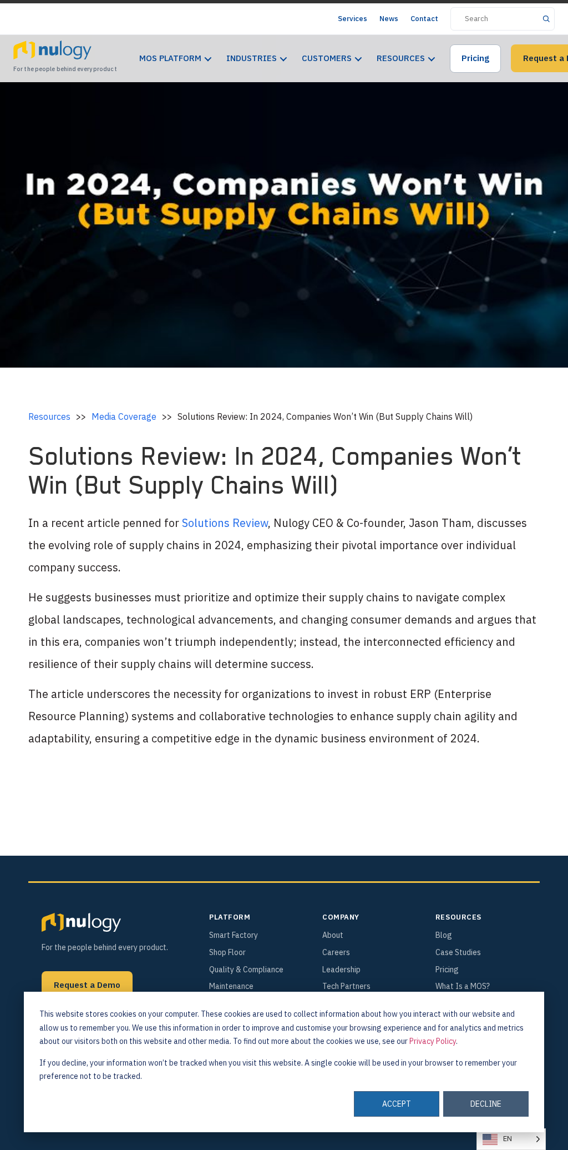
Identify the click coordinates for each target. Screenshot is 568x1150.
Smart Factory (233, 935)
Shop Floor (227, 952)
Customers (327, 58)
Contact (424, 18)
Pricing (475, 58)
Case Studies (458, 952)
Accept (396, 1104)
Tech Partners (346, 986)
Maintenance (231, 986)
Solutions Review (225, 522)
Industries (251, 58)
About (332, 935)
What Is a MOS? (462, 986)
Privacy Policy (432, 1041)
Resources (401, 58)
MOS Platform (170, 58)
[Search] (546, 18)
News (388, 18)
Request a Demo (87, 985)
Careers (336, 952)
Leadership (341, 970)
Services (352, 18)
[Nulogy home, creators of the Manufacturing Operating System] (81, 922)
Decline (485, 1104)
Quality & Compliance (246, 970)
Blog (443, 935)
